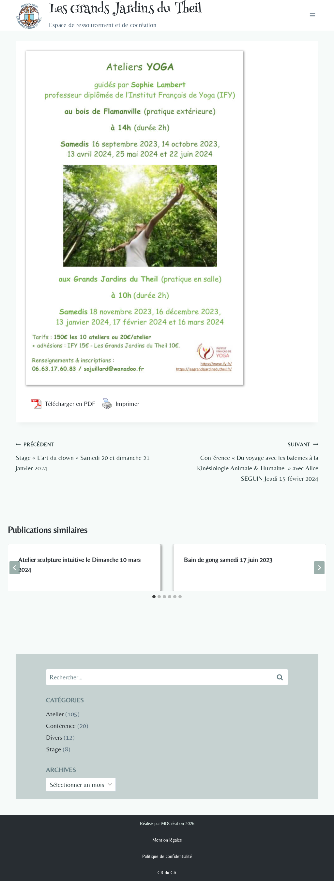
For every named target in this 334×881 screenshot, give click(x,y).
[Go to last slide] (14, 567)
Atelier (55, 714)
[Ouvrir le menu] (312, 15)
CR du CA (167, 872)
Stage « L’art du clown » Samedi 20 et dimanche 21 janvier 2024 (83, 456)
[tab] (154, 596)
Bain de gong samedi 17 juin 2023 (228, 559)
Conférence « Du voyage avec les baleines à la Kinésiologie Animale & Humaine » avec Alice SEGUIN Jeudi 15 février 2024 (257, 461)
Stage (53, 749)
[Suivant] (319, 567)
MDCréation (172, 823)
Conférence (61, 725)
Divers (54, 737)
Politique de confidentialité (167, 856)
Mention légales (167, 840)
